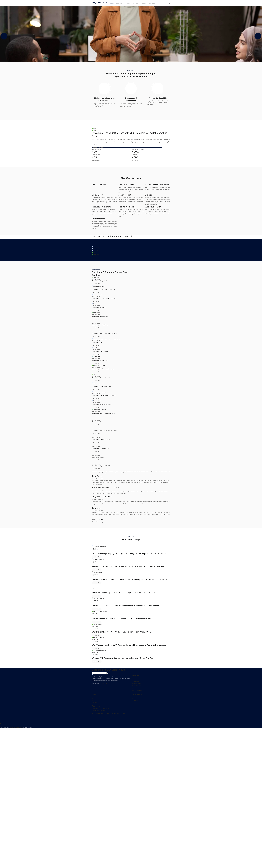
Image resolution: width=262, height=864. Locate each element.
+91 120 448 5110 (105, 708)
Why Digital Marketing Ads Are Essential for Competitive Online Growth (122, 632)
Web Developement (136, 683)
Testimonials (135, 697)
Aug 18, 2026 (95, 574)
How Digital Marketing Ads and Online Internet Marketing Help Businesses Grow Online (129, 580)
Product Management (97, 697)
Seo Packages (115, 41)
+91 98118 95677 (104, 683)
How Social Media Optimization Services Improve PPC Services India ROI (123, 593)
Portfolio (134, 698)
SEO (133, 687)
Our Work (135, 3)
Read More (99, 41)
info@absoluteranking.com (98, 710)
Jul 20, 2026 (95, 587)
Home (112, 3)
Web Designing (135, 681)
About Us (119, 3)
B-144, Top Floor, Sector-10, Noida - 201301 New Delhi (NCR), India (108, 713)
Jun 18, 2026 (95, 613)
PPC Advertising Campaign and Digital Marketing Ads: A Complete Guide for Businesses (130, 553)
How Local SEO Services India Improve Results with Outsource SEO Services (125, 606)
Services (127, 3)
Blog (93, 700)
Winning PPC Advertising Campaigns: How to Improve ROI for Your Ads (122, 658)
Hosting (94, 698)
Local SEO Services (137, 690)
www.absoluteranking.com (16, 727)
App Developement (136, 685)
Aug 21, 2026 (95, 548)
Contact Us (152, 3)
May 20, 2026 (95, 639)
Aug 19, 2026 (95, 561)
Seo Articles (135, 700)
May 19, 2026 (95, 652)
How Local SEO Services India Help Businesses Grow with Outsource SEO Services (128, 567)
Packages (143, 3)
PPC (133, 680)
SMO (133, 678)
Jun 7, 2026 (95, 626)
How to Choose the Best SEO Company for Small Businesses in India (122, 619)
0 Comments (95, 549)
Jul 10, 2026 (95, 600)
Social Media (135, 688)
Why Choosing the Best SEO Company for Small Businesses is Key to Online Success (129, 645)
